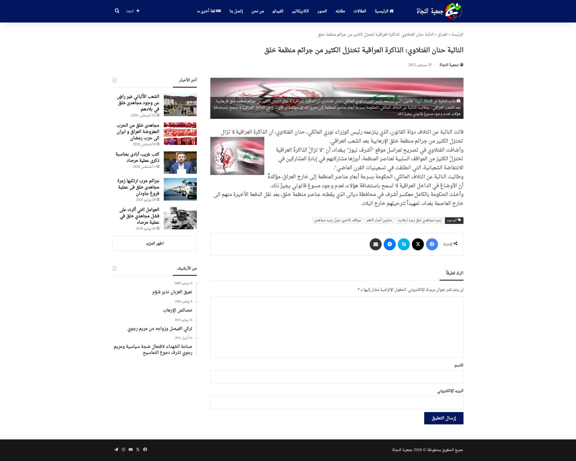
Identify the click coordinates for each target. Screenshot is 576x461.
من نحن (257, 11)
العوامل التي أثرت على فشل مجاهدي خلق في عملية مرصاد (139, 216)
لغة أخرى (208, 11)
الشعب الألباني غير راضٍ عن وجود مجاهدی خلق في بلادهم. (138, 103)
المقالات (359, 11)
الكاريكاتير (300, 11)
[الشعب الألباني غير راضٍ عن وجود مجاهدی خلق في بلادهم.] (180, 105)
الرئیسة (458, 34)
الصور (322, 11)
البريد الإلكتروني (450, 391)
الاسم (459, 365)
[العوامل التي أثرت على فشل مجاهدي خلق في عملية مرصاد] (180, 218)
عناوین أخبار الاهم (379, 220)
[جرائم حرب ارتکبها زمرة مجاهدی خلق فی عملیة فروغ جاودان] (180, 189)
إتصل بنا (236, 11)
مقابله (340, 11)
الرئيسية (382, 11)
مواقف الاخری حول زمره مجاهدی (337, 220)
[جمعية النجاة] (439, 11)
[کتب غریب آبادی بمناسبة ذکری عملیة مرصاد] (180, 162)
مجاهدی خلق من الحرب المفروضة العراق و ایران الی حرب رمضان (138, 132)
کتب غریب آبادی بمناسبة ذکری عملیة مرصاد (137, 157)
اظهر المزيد (155, 243)
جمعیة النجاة (449, 65)
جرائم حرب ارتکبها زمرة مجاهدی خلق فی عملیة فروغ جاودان (138, 187)
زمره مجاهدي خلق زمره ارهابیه (419, 220)
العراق (443, 34)
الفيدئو (278, 11)
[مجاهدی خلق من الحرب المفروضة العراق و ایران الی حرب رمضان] (180, 133)
